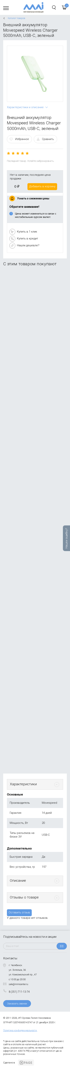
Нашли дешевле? (28, 245)
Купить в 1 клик (27, 231)
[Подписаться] (62, 946)
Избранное (22, 139)
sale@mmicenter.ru (18, 984)
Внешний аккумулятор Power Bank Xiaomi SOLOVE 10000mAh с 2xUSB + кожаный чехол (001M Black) (33, 312)
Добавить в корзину (42, 186)
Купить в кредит (27, 238)
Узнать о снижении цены (33, 198)
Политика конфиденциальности (20, 1030)
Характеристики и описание (25, 107)
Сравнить (48, 139)
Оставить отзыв (19, 912)
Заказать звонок (17, 1003)
